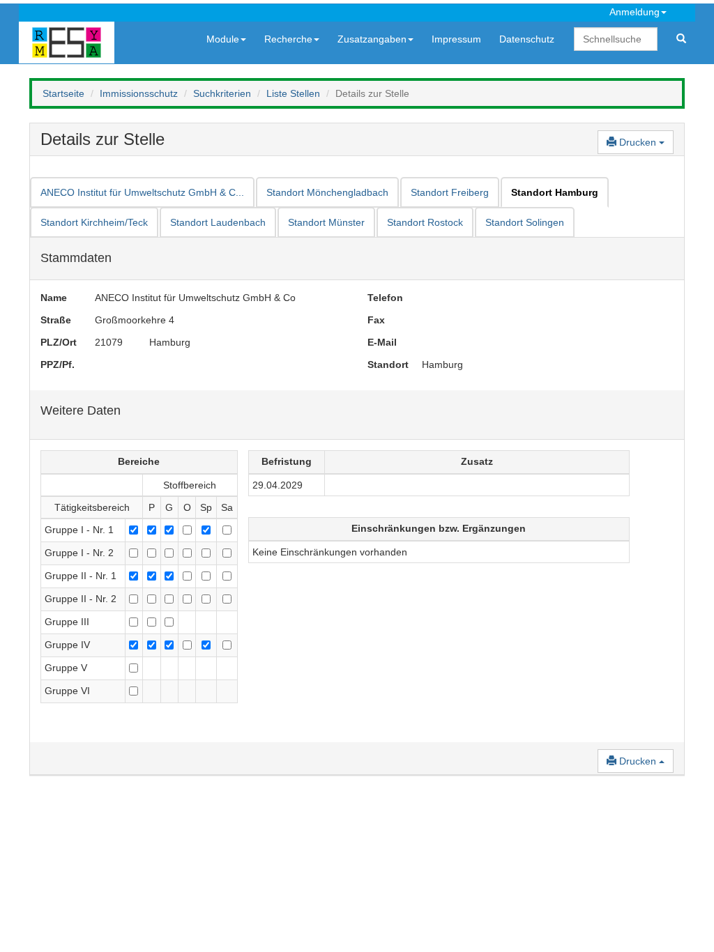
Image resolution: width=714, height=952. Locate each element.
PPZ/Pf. (57, 364)
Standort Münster (326, 222)
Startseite (63, 93)
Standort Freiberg (450, 192)
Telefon (384, 297)
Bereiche (139, 461)
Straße (55, 319)
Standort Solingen (524, 222)
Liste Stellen (293, 93)
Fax (376, 319)
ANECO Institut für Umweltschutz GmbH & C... (142, 192)
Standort (384, 364)
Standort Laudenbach (218, 222)
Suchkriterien (222, 93)
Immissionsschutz (139, 93)
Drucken (637, 142)
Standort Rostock (425, 222)
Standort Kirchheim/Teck (94, 222)
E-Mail (382, 342)
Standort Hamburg (554, 192)
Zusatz (477, 461)
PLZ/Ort (57, 342)
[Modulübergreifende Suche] (681, 39)
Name (53, 297)
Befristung (286, 461)
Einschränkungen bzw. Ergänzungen (438, 528)
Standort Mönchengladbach (327, 192)
